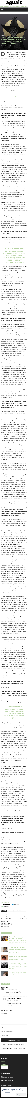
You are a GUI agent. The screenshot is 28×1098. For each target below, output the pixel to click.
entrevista (16, 910)
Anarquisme (10, 910)
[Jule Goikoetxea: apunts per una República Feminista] (4, 973)
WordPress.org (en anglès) (7, 1080)
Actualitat (6, 12)
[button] (26, 10)
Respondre (8, 994)
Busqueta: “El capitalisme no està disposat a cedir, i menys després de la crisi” (18, 957)
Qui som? (3, 1061)
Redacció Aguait (6, 47)
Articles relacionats (6, 933)
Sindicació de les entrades (7, 1077)
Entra (2, 1076)
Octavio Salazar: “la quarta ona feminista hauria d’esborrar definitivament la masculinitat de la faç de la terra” (17, 940)
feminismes (22, 910)
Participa (3, 1064)
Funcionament (4, 1063)
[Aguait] (14, 4)
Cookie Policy (7, 1092)
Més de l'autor (16, 933)
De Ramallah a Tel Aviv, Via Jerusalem (20, 917)
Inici (1, 12)
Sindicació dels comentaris (7, 1079)
